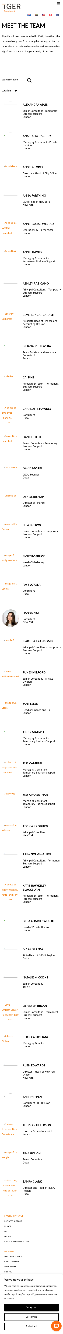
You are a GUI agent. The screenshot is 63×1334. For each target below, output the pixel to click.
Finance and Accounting (16, 1242)
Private (7, 1226)
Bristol (8, 1272)
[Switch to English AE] (36, 15)
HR (5, 1231)
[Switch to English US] (43, 15)
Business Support (13, 1221)
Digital (7, 1237)
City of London (11, 1262)
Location (6, 91)
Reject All (31, 1326)
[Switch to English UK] (29, 15)
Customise (31, 1317)
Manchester (10, 1267)
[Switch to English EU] (57, 15)
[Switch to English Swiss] (50, 15)
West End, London (13, 1257)
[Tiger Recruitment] (11, 7)
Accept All (31, 1307)
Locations (9, 1252)
